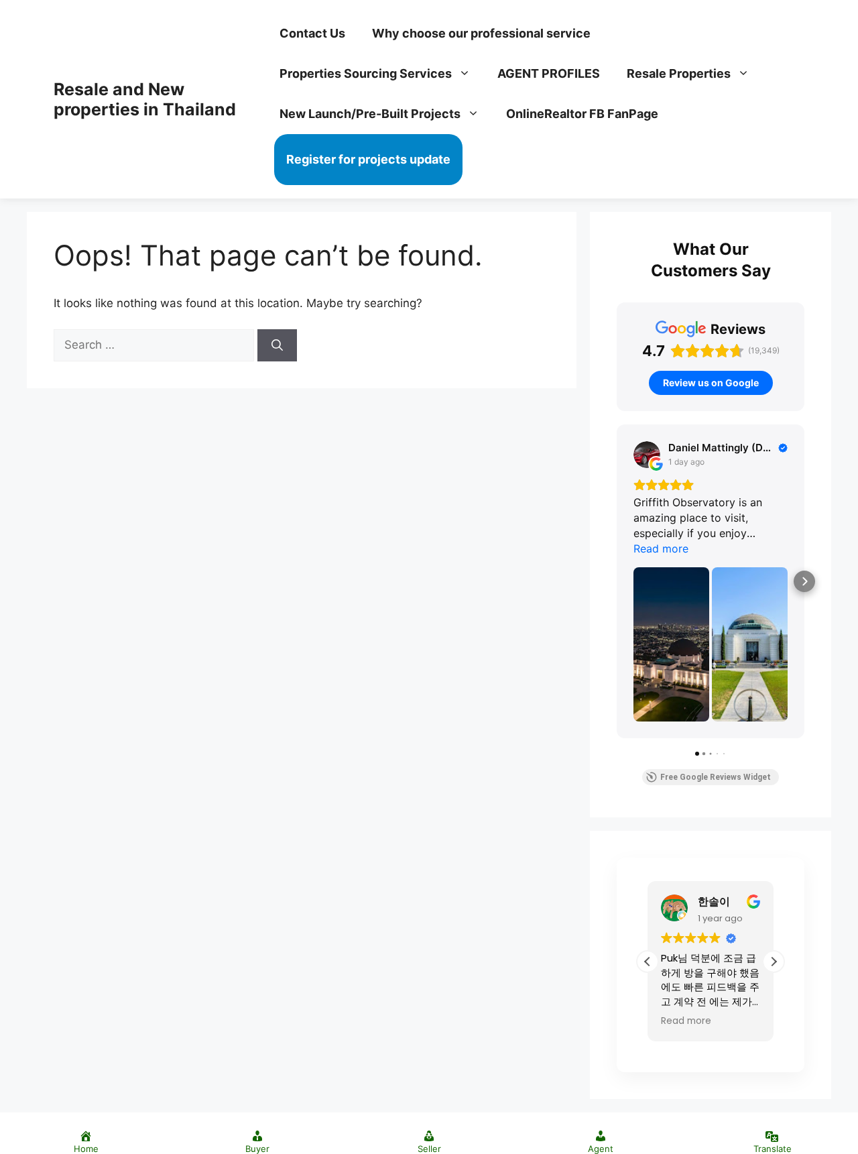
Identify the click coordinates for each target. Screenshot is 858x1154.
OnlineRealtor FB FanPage (582, 114)
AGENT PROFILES (548, 73)
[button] (773, 961)
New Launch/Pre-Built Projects (370, 114)
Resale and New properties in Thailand (145, 99)
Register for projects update (368, 159)
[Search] (277, 345)
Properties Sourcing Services (366, 73)
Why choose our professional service (481, 33)
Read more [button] (686, 1021)
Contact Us (312, 33)
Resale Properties (679, 73)
